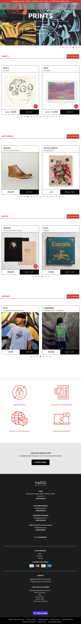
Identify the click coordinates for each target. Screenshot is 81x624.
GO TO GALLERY (72, 296)
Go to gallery (72, 56)
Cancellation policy (54, 622)
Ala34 (40, 554)
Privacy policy (31, 619)
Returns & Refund (39, 592)
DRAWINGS (40, 30)
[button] (63, 47)
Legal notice (42, 622)
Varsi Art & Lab (19, 619)
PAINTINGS (40, 27)
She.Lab (39, 556)
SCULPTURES (40, 33)
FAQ (40, 595)
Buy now (29, 112)
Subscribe (41, 462)
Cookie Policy (40, 599)
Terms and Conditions (41, 601)
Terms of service (67, 619)
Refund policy (55, 619)
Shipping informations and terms (39, 590)
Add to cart (29, 272)
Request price (70, 192)
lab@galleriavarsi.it (40, 527)
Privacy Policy (39, 597)
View (51, 192)
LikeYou (40, 558)
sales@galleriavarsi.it (40, 518)
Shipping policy (43, 619)
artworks (40, 16)
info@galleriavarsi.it (40, 508)
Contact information (29, 622)
